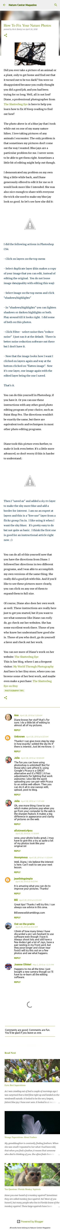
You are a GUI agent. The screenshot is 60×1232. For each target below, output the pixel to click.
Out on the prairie (24, 924)
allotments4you (23, 830)
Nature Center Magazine (22, 4)
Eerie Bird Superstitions (15, 1085)
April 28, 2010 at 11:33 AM (40, 857)
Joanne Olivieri (22, 964)
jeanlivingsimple (23, 878)
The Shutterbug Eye (16, 104)
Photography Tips (14, 691)
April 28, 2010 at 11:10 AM (27, 833)
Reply (17, 730)
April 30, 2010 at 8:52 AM (26, 927)
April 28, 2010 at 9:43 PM (26, 881)
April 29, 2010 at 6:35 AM (30, 900)
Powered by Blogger (31, 1221)
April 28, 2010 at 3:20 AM (31, 715)
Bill (16, 900)
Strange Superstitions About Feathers (21, 1137)
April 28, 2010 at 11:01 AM (32, 801)
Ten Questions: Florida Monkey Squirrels (23, 1189)
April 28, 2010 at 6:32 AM (37, 737)
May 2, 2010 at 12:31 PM (43, 964)
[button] (5, 35)
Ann (16, 715)
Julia (17, 757)
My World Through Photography (33, 666)
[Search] (56, 5)
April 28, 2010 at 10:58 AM (32, 758)
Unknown (19, 736)
